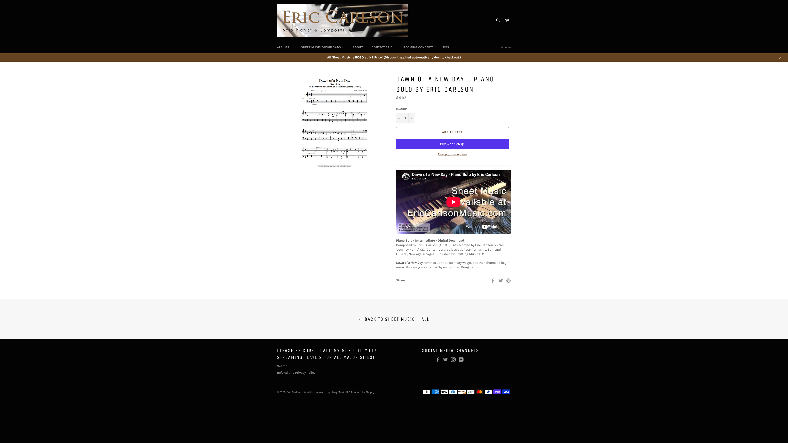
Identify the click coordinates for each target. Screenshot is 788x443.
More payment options (452, 154)
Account (506, 47)
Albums (283, 47)
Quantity (402, 108)
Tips (446, 47)
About (358, 47)
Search (282, 366)
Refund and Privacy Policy (296, 372)
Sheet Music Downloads (321, 47)
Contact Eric (382, 47)
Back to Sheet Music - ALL (396, 319)
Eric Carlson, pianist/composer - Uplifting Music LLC (318, 392)
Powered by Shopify (363, 392)
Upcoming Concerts (418, 47)
